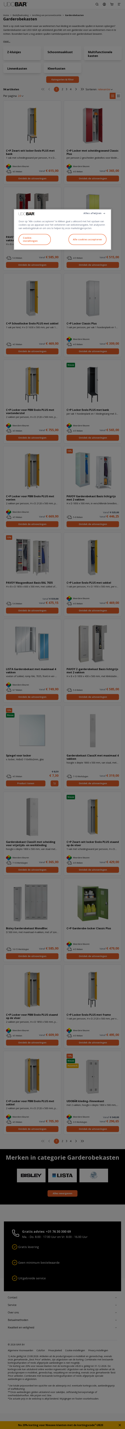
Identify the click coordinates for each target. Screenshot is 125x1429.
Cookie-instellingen (30, 239)
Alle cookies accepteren (87, 239)
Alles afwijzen (92, 213)
